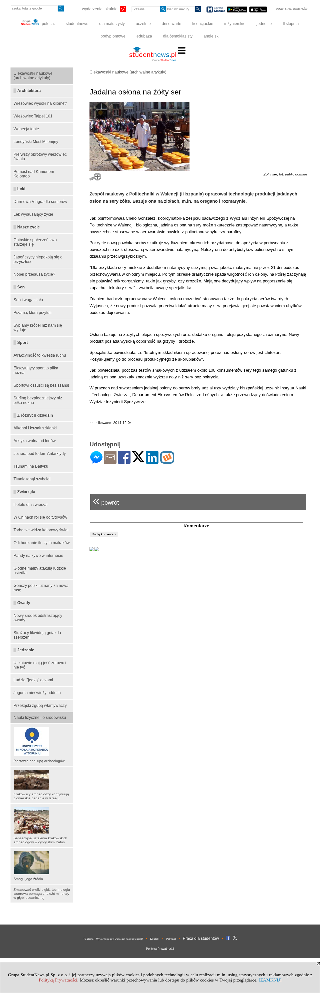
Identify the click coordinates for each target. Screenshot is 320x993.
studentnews (77, 23)
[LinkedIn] (152, 461)
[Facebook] (124, 461)
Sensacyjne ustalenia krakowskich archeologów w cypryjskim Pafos (40, 840)
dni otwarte (171, 23)
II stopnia (291, 23)
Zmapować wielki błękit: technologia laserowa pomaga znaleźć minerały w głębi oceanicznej (42, 894)
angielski (212, 36)
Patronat (171, 938)
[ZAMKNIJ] (270, 980)
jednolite (264, 23)
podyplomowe (113, 36)
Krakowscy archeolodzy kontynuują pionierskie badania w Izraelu (41, 796)
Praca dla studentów (201, 938)
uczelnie (143, 23)
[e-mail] (110, 461)
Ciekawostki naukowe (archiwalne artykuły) (128, 72)
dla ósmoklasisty (177, 36)
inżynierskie (235, 23)
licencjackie (202, 23)
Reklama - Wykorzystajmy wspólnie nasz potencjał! (113, 938)
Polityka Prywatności (160, 949)
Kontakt (154, 938)
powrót (106, 500)
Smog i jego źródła (28, 879)
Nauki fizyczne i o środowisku (40, 717)
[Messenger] (96, 461)
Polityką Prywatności (58, 980)
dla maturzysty (112, 23)
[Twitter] (138, 460)
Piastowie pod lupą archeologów (39, 761)
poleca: (48, 23)
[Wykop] (167, 461)
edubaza (144, 36)
